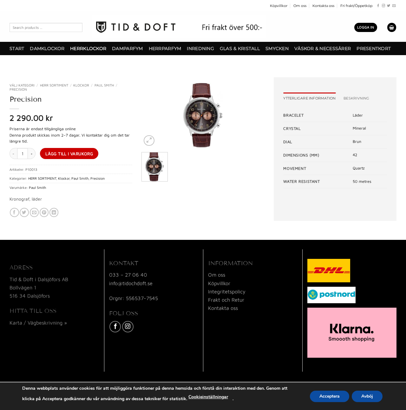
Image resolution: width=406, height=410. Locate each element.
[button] (365, 27)
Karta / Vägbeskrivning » (38, 322)
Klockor (81, 85)
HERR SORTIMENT (54, 85)
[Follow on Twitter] (388, 6)
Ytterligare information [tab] (309, 98)
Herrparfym (165, 48)
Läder (358, 115)
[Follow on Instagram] (383, 6)
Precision (18, 89)
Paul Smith (104, 85)
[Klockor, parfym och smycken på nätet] (179, 26)
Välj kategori (22, 85)
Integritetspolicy (227, 291)
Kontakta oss (323, 5)
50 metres (362, 181)
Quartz (359, 168)
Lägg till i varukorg (69, 153)
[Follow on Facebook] (378, 6)
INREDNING (200, 48)
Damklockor (47, 48)
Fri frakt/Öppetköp (356, 5)
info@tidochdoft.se (131, 283)
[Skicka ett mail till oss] (394, 6)
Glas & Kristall (240, 48)
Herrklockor (88, 48)
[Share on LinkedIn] (53, 212)
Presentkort (374, 48)
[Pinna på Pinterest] (44, 212)
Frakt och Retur (226, 300)
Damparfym (127, 48)
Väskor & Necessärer (322, 48)
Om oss (299, 5)
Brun (357, 141)
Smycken (277, 48)
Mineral (359, 128)
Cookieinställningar (208, 397)
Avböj (367, 396)
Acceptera (329, 396)
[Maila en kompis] (34, 212)
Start (17, 48)
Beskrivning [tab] (356, 98)
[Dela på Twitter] (24, 212)
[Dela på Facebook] (14, 212)
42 (355, 154)
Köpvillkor (278, 5)
